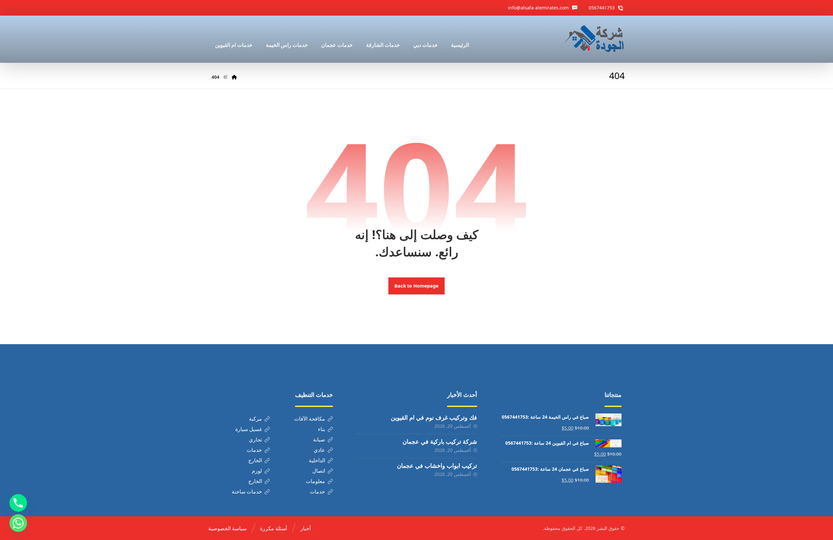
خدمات (254, 449)
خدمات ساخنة (247, 491)
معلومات (315, 481)
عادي (319, 449)
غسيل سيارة (248, 429)
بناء (321, 429)
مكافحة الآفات (309, 418)
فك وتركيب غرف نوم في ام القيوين (434, 417)
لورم (257, 470)
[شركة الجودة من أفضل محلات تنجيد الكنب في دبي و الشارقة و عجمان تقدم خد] (594, 39)
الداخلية (317, 460)
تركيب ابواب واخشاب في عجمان (437, 465)
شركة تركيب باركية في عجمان (440, 441)
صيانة (319, 439)
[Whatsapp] (18, 523)
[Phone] (18, 503)
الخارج (255, 460)
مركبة (255, 418)
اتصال (318, 470)
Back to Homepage (417, 286)
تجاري (255, 439)
